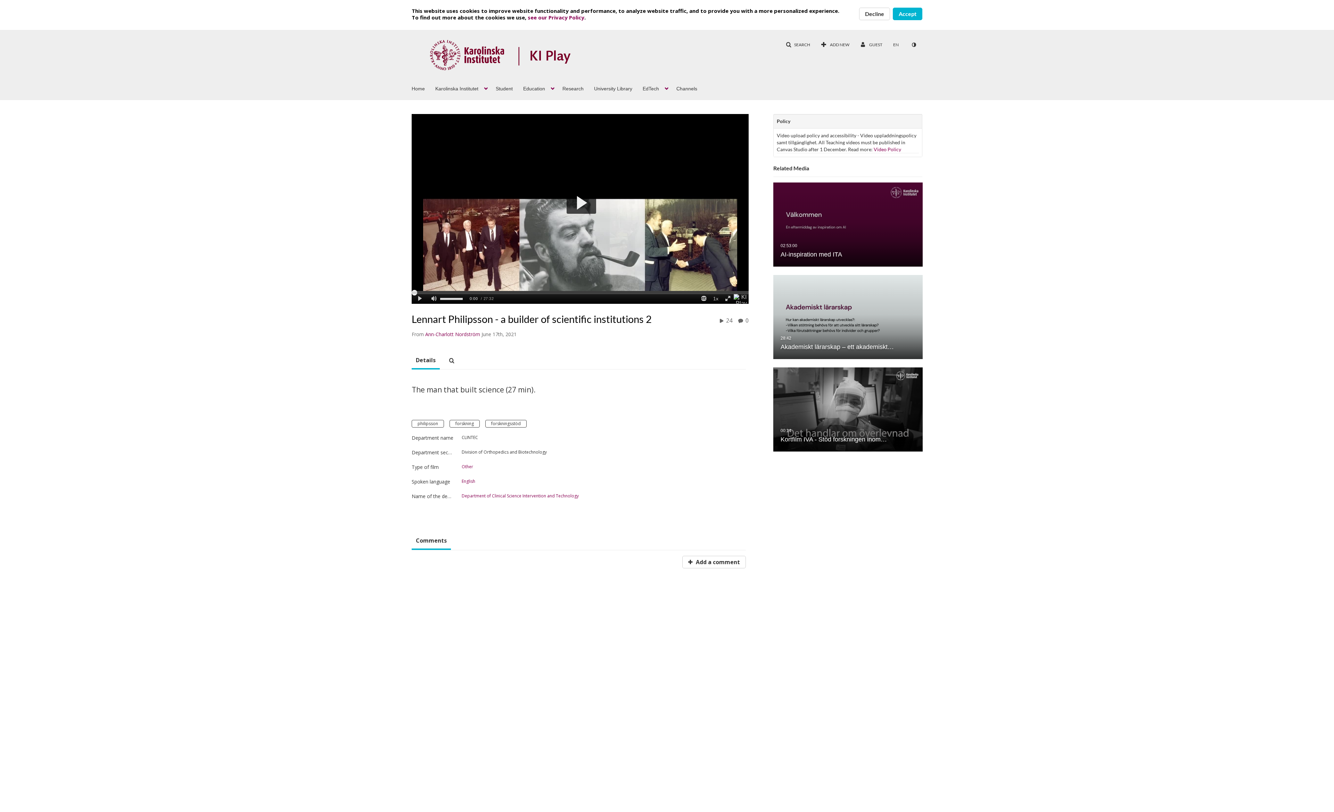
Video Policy (887, 149)
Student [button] (504, 88)
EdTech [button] (651, 88)
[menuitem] (423, 88)
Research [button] (573, 88)
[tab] (426, 360)
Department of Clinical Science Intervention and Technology (520, 496)
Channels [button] (686, 88)
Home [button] (418, 88)
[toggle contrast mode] (913, 45)
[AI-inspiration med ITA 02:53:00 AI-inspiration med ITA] (848, 224)
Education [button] (534, 88)
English (468, 481)
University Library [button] (613, 88)
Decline (874, 13)
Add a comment (717, 562)
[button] (798, 45)
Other (467, 467)
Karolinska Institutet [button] (456, 88)
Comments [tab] (431, 540)
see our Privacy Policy (556, 17)
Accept (907, 13)
